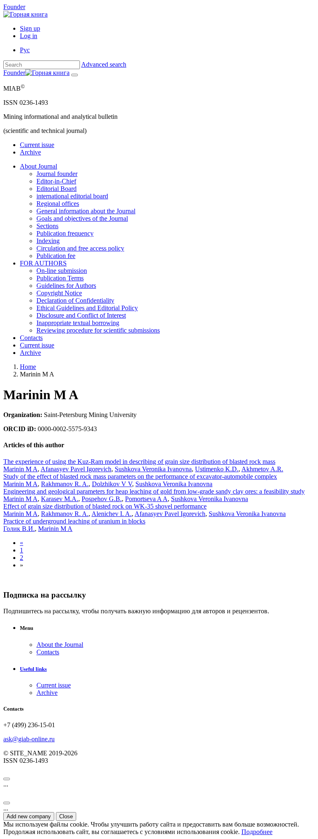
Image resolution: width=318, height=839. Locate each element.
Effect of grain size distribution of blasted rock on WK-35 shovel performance (105, 506)
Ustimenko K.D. (216, 469)
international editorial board (72, 196)
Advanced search (103, 64)
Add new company (29, 816)
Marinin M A (20, 469)
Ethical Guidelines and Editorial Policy (87, 307)
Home (28, 366)
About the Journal (59, 644)
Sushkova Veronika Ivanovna (153, 469)
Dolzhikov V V (112, 483)
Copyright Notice (59, 293)
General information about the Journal (85, 211)
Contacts (31, 337)
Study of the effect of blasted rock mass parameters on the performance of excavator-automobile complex (140, 476)
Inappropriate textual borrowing (77, 322)
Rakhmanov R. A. (65, 483)
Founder (14, 6)
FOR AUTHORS (43, 263)
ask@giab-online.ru (29, 739)
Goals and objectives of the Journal (82, 218)
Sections (47, 225)
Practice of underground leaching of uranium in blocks (74, 521)
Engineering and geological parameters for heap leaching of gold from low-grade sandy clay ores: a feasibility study (154, 491)
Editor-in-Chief (56, 181)
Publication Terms (60, 278)
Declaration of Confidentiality (75, 300)
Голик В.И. (19, 528)
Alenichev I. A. (112, 513)
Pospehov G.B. (102, 498)
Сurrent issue (37, 144)
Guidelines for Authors (66, 285)
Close (66, 816)
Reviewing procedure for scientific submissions (98, 330)
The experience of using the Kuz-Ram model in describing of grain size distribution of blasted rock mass (139, 461)
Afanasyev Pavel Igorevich (76, 469)
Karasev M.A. (59, 498)
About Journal (38, 166)
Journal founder (56, 173)
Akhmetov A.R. (262, 469)
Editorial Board (56, 188)
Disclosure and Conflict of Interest (81, 315)
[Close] (6, 779)
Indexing (48, 240)
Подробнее (256, 831)
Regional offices (57, 203)
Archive (30, 152)
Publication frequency (65, 233)
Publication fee (55, 255)
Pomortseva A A (146, 498)
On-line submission (61, 270)
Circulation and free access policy (80, 248)
